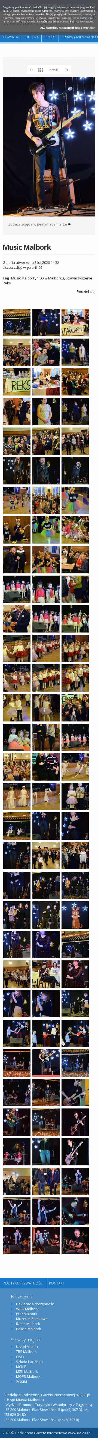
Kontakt (56, 1283)
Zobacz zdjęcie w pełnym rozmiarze (38, 224)
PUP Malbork (26, 1313)
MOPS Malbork (28, 1376)
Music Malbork (23, 278)
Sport (50, 36)
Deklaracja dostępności (35, 1303)
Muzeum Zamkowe (32, 1318)
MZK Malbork (27, 1371)
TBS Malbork (26, 1351)
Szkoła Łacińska (29, 1361)
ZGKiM (21, 1381)
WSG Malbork (27, 1308)
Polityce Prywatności (81, 21)
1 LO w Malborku (50, 278)
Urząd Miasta (27, 1346)
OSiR (20, 1356)
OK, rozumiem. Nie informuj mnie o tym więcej (67, 27)
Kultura (31, 36)
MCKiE (21, 1366)
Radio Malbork (28, 1323)
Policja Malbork (28, 1328)
